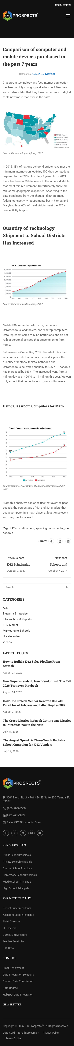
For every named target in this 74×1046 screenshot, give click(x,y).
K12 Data (8, 948)
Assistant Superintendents (18, 914)
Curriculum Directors (15, 934)
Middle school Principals (17, 881)
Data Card (9, 1032)
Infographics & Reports (17, 619)
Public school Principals (17, 855)
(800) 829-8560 (16, 808)
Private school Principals (17, 861)
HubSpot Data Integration (18, 994)
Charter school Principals (17, 868)
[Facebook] (51, 541)
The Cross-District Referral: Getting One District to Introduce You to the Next (37, 722)
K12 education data (22, 528)
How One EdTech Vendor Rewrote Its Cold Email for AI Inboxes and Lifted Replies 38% (34, 703)
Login (58, 4)
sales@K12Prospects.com (24, 822)
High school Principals (16, 888)
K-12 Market (46, 74)
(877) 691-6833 (15, 815)
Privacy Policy (51, 1032)
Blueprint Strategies (15, 613)
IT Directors (9, 928)
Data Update (10, 987)
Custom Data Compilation (18, 981)
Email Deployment (13, 967)
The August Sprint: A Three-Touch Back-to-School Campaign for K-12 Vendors (34, 742)
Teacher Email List (13, 941)
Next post (61, 558)
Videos (7, 642)
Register (67, 4)
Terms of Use (13, 1038)
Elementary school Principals (20, 875)
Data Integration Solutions (18, 974)
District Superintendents (17, 908)
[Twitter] (60, 541)
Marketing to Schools (16, 630)
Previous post (15, 558)
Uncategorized (12, 636)
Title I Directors (11, 921)
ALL (34, 74)
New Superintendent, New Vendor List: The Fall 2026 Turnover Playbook (37, 683)
